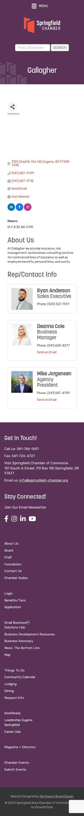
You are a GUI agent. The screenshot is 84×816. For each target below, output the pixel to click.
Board (8, 550)
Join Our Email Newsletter (25, 507)
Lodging (10, 684)
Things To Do (14, 670)
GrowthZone (44, 807)
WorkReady (12, 713)
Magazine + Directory (20, 747)
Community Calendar (19, 677)
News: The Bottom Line (22, 648)
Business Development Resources (29, 634)
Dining (9, 691)
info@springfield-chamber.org (43, 480)
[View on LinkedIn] (11, 210)
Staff (8, 557)
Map (7, 655)
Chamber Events (16, 763)
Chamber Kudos (16, 578)
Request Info (14, 698)
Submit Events (15, 769)
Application (12, 607)
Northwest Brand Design (57, 796)
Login (8, 593)
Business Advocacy (18, 641)
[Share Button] (12, 106)
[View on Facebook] (19, 210)
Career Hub (12, 732)
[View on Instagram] (27, 210)
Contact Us (13, 571)
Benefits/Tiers (15, 600)
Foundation (13, 564)
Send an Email (46, 352)
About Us (11, 544)
